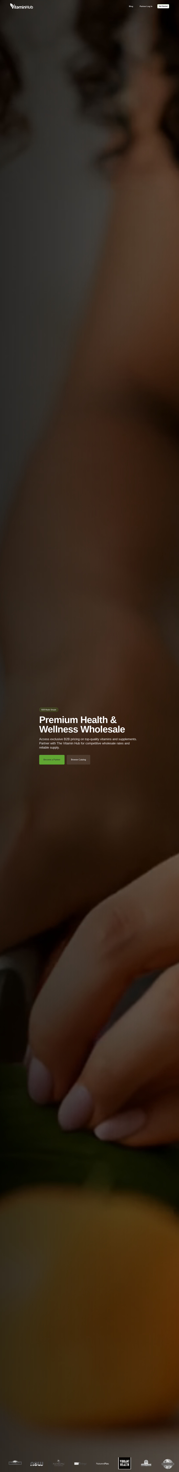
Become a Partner (52, 760)
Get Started (163, 6)
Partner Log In (146, 6)
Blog (131, 6)
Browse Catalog (78, 760)
